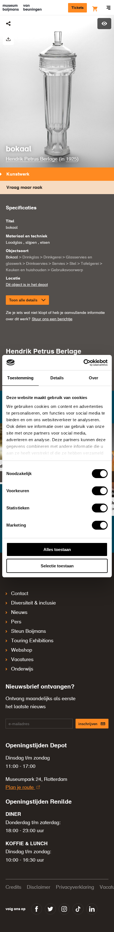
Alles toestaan (57, 549)
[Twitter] (50, 909)
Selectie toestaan (57, 565)
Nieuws (19, 612)
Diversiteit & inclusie (33, 603)
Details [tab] (57, 377)
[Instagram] (64, 909)
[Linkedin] (91, 909)
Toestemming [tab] (20, 377)
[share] (8, 23)
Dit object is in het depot (27, 285)
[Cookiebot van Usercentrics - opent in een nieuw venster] (83, 362)
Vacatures (22, 659)
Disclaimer (38, 887)
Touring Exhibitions (32, 640)
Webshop (21, 650)
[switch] (100, 490)
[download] (8, 39)
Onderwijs (22, 669)
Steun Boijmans (28, 631)
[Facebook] (36, 909)
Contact (19, 593)
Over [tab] (93, 377)
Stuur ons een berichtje (52, 319)
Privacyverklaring (75, 887)
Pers (16, 621)
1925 (71, 159)
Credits (13, 887)
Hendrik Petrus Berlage (32, 159)
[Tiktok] (78, 909)
